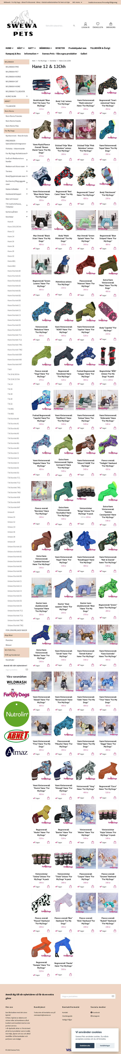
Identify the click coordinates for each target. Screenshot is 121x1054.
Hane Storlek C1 (14, 305)
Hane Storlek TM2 (15, 349)
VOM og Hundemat (12, 655)
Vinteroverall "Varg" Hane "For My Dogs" (86, 787)
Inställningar (105, 1046)
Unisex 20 (11, 541)
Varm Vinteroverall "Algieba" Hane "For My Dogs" (41, 463)
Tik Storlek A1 (13, 423)
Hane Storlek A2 (14, 280)
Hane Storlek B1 (14, 290)
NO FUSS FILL (10, 650)
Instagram (95, 1016)
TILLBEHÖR (10, 106)
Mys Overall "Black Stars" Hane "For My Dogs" (41, 238)
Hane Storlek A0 (14, 271)
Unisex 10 (11, 517)
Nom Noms (9, 111)
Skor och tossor (12, 199)
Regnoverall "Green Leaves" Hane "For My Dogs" (41, 283)
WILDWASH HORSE (13, 76)
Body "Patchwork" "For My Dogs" (108, 193)
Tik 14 (10, 384)
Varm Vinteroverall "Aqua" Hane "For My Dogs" (108, 148)
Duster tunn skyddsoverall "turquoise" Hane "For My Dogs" (41, 607)
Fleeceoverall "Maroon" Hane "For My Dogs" (86, 283)
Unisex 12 (11, 522)
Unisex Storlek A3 (15, 561)
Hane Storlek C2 (14, 310)
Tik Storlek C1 (13, 453)
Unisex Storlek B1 (15, 566)
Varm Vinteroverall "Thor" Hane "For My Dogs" (108, 700)
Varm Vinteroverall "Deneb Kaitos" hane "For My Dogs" (86, 654)
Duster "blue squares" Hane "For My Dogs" (63, 607)
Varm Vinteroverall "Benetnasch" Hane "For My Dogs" (63, 700)
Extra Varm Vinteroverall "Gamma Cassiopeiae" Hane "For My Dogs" (108, 512)
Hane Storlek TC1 (15, 335)
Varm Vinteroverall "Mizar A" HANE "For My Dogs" (85, 463)
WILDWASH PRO (12, 67)
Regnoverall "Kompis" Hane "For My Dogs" (41, 965)
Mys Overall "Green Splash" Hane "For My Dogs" (85, 238)
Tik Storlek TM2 (14, 492)
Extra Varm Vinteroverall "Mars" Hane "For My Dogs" (108, 284)
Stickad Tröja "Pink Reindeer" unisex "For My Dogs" (85, 148)
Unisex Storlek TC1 (15, 610)
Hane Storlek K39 (15, 354)
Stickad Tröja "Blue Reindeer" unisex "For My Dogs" (63, 148)
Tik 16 (10, 389)
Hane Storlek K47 (15, 364)
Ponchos (9, 640)
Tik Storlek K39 (14, 497)
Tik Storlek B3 (13, 448)
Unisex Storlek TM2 (15, 625)
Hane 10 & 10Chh (14, 226)
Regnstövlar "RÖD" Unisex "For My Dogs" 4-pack (108, 374)
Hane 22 (11, 256)
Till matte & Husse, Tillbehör (13, 205)
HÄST (20, 48)
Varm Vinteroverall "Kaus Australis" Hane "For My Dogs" (108, 654)
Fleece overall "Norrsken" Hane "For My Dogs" (41, 511)
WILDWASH (9, 62)
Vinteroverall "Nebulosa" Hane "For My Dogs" (41, 329)
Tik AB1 (11, 409)
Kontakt (65, 1012)
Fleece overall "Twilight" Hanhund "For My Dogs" (108, 463)
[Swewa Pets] (22, 25)
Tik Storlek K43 (14, 502)
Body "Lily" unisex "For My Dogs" (63, 102)
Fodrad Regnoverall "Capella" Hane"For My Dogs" (41, 418)
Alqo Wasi (9, 635)
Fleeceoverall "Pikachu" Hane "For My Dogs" (63, 744)
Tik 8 (9, 369)
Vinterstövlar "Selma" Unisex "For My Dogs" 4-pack (41, 877)
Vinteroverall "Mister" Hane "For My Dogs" (85, 832)
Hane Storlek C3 (14, 315)
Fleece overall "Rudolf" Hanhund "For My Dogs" (108, 921)
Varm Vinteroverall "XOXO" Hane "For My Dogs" (63, 329)
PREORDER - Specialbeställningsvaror (16, 142)
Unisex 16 (11, 532)
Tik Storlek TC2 (14, 482)
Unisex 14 (11, 527)
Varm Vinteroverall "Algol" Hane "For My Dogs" (63, 560)
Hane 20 (11, 251)
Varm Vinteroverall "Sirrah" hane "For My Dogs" (63, 654)
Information (30, 53)
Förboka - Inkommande (15, 148)
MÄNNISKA (44, 48)
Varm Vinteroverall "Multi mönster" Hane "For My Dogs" (86, 103)
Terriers (9, 171)
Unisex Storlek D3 (15, 606)
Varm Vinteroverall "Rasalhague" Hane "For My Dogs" (85, 560)
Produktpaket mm (77, 48)
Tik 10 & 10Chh (13, 374)
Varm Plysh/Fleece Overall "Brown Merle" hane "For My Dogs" (41, 148)
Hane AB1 (11, 261)
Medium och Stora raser (15, 166)
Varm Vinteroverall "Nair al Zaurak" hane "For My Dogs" (108, 560)
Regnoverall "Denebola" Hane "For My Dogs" (63, 374)
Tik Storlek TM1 (14, 487)
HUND (8, 48)
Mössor (9, 645)
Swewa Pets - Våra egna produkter (59, 53)
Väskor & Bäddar (12, 189)
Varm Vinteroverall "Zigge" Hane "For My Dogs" (107, 744)
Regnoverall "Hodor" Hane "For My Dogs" (41, 832)
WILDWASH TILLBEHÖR (15, 91)
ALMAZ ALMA (11, 96)
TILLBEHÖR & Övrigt (100, 48)
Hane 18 (11, 246)
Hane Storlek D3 (14, 330)
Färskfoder (10, 660)
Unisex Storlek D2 (15, 601)
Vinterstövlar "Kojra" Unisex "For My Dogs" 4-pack (108, 832)
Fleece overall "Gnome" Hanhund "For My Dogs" (108, 877)
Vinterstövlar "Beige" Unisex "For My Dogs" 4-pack (85, 511)
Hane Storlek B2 (14, 295)
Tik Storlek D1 (13, 468)
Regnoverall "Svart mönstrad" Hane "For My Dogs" (107, 103)
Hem (33, 61)
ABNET (8, 101)
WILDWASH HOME (13, 86)
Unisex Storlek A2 (15, 556)
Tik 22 (10, 404)
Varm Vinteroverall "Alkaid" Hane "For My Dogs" (41, 700)
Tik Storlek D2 (13, 472)
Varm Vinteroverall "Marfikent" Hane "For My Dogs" (63, 418)
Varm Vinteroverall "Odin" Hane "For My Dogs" (86, 700)
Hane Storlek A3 (14, 285)
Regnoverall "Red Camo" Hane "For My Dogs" (64, 194)
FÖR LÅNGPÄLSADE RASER (16, 630)
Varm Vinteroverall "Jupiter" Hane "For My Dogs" (85, 329)
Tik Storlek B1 (13, 438)
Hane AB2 (11, 266)
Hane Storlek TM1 (15, 345)
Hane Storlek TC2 (15, 340)
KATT (31, 48)
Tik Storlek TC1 (14, 477)
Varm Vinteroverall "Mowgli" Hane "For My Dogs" (63, 788)
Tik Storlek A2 (13, 428)
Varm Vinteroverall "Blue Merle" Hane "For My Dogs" (41, 194)
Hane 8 (10, 221)
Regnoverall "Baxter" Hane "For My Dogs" (63, 832)
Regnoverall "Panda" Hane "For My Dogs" (63, 964)
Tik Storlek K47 (14, 507)
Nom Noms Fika (12, 126)
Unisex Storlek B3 (15, 576)
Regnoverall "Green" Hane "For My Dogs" (108, 606)
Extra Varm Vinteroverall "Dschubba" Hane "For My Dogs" (63, 511)
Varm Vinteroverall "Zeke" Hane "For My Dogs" (86, 744)
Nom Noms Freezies (14, 116)
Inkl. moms (76, 2)
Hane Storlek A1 (14, 276)
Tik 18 (10, 394)
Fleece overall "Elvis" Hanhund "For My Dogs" (86, 921)
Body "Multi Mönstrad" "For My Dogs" (63, 238)
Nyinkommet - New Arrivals (17, 135)
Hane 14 (11, 236)
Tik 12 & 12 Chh (14, 379)
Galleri (84, 53)
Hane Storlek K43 (15, 359)
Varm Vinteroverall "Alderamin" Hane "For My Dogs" (107, 418)
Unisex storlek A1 (15, 551)
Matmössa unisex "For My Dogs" (63, 283)
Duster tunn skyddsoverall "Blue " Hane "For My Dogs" (86, 607)
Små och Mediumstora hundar (15, 160)
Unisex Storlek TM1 (15, 620)
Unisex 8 (11, 512)
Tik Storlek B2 (13, 443)
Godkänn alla (85, 1046)
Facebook (96, 1012)
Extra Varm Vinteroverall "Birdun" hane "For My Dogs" (41, 654)
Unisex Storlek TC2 (15, 615)
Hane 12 (11, 231)
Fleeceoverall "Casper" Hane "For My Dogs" (85, 877)
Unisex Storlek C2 (15, 586)
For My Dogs (10, 131)
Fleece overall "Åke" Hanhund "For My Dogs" (64, 921)
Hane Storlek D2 (14, 325)
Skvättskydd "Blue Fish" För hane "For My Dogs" (41, 103)
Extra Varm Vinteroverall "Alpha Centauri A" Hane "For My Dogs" (63, 463)
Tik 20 (10, 399)
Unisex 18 (11, 537)
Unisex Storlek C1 (15, 581)
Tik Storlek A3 (13, 433)
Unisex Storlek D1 (15, 596)
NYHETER (60, 48)
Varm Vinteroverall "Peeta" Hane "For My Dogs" (41, 788)
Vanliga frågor (67, 1020)
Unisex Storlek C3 (15, 591)
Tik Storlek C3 (13, 463)
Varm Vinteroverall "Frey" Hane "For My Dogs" (41, 744)
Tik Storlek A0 (13, 418)
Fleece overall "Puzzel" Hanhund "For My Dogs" (41, 921)
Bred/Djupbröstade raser (16, 176)
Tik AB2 (11, 413)
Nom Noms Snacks (13, 121)
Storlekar (9, 217)
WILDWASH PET (12, 71)
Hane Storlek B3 (14, 300)
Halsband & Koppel (13, 194)
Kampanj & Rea (13, 53)
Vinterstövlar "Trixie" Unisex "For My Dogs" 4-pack (63, 877)
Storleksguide (67, 1016)
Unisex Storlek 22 (15, 546)
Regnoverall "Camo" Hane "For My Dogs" (86, 193)
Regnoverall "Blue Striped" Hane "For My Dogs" (107, 238)
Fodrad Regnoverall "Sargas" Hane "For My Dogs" (86, 374)
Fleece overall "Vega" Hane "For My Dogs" (41, 374)
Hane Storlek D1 (14, 320)
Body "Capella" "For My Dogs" (107, 329)
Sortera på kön (12, 212)
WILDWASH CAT (12, 81)
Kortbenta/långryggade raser (15, 182)
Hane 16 (11, 241)
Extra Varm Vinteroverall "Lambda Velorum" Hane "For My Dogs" (41, 560)
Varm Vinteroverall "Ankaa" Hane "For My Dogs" (85, 418)
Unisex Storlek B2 (15, 571)
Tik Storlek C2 (13, 458)
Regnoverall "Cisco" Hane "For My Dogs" (108, 787)
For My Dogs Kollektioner (16, 153)
